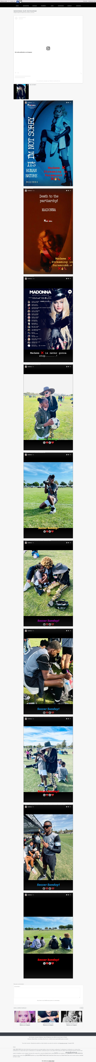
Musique (35, 5)
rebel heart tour (50, 1055)
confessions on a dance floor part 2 (21, 1050)
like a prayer (35, 1053)
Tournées (43, 5)
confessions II (64, 1049)
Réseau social (4, 1)
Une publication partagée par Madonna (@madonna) (48, 80)
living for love (48, 1053)
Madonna (80, 1053)
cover (51, 1050)
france (67, 1050)
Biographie (26, 5)
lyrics (56, 1053)
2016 (27, 1049)
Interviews (61, 5)
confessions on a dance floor (73, 1049)
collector (52, 1049)
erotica (59, 1050)
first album (63, 1050)
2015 (25, 1049)
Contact (69, 5)
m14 (59, 1053)
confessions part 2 (46, 1050)
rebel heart (42, 1055)
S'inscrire (85, 1)
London (52, 1053)
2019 (29, 1049)
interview (31, 1053)
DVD (56, 1050)
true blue (14, 1056)
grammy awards (76, 1050)
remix (71, 1055)
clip (50, 1049)
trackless (77, 1055)
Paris (24, 1055)
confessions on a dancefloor (35, 1050)
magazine (15, 1055)
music (21, 1055)
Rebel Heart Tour (65, 1055)
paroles (28, 1055)
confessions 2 (58, 1049)
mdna (18, 1055)
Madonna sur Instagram (25, 1025)
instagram (26, 1053)
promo (32, 1055)
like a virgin (40, 1053)
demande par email (63, 1043)
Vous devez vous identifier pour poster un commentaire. (48, 1000)
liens (52, 5)
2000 (19, 1049)
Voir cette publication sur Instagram (23, 52)
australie (40, 1049)
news (17, 5)
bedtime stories (46, 1049)
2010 (22, 1049)
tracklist (81, 1055)
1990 (16, 1049)
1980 (14, 1049)
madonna (71, 1052)
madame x (63, 1053)
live (44, 1053)
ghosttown (70, 1050)
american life (34, 1049)
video (19, 1056)
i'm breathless (19, 1053)
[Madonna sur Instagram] (21, 84)
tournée (73, 1055)
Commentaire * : (17, 986)
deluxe (54, 1050)
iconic (23, 1053)
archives (78, 5)
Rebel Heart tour (57, 1055)
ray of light (36, 1055)
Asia (38, 1049)
